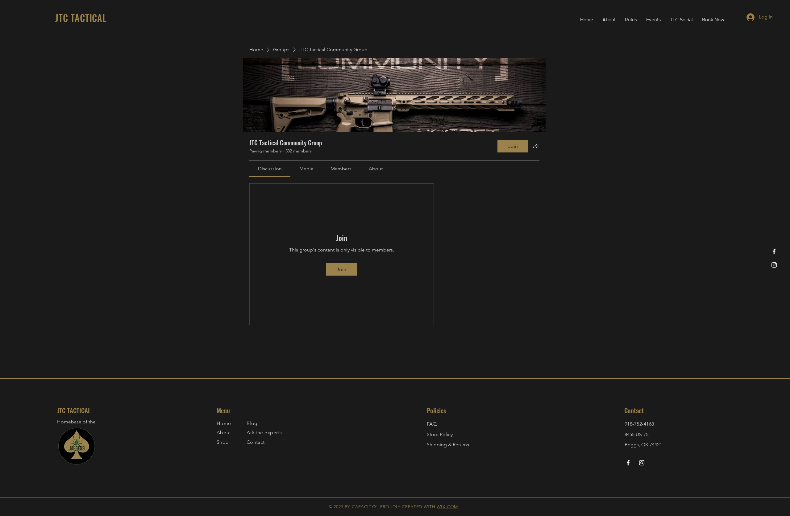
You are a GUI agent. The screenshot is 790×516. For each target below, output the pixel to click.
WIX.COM (447, 507)
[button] (631, 19)
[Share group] (535, 146)
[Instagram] (774, 264)
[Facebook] (774, 251)
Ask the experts (264, 432)
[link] (270, 169)
